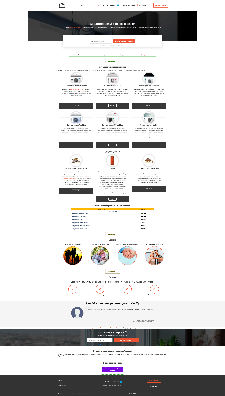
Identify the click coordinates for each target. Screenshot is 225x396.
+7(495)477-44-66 (108, 5)
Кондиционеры (94, 328)
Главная (85, 328)
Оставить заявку (160, 5)
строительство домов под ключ (149, 172)
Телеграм (144, 55)
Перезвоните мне (128, 5)
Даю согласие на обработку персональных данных (113, 45)
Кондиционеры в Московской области (111, 328)
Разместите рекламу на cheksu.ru (112, 369)
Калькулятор (143, 5)
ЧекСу (60, 381)
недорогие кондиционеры (76, 27)
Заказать (76, 105)
